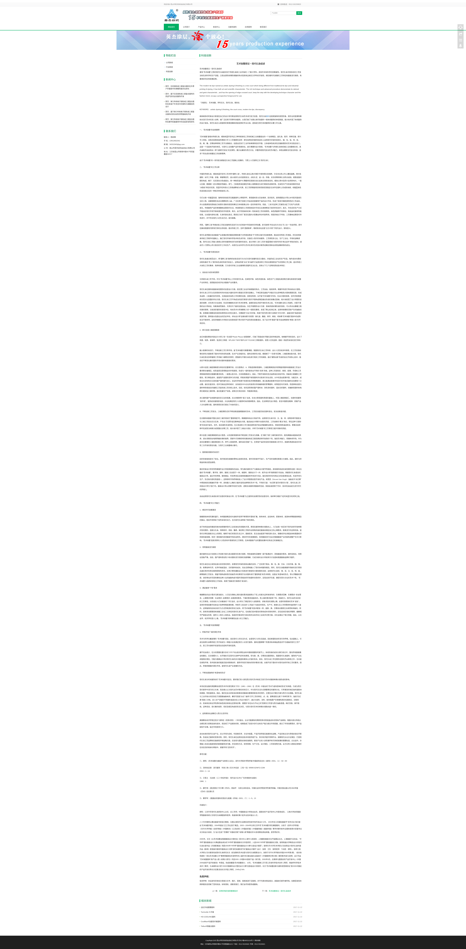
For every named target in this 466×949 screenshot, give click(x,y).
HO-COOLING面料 (208, 917)
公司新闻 (169, 63)
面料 (267, 116)
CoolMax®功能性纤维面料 (211, 921)
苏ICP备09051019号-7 (246, 940)
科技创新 (169, 71)
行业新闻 (169, 67)
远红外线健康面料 (208, 907)
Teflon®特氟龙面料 (208, 926)
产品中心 (201, 27)
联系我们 (263, 27)
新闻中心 (216, 27)
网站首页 (171, 27)
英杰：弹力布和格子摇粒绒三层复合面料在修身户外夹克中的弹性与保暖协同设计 (179, 103)
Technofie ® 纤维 (207, 912)
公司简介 (186, 27)
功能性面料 (232, 27)
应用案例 (248, 27)
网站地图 (257, 940)
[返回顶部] (461, 46)
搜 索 (299, 13)
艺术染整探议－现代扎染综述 (280, 891)
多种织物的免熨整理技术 (228, 891)
